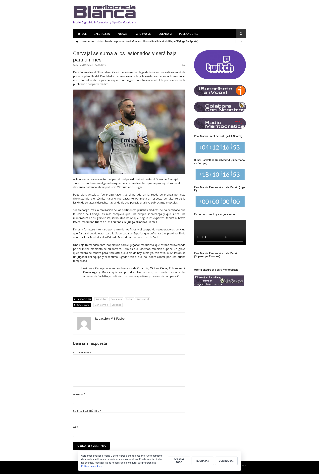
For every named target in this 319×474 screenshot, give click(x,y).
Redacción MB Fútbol (83, 65)
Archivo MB (143, 33)
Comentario (82, 352)
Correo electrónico (87, 410)
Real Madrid (143, 299)
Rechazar (202, 460)
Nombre (79, 394)
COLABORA (165, 33)
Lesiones (116, 304)
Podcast (123, 33)
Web (75, 427)
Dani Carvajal (101, 304)
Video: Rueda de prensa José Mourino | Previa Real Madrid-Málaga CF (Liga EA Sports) (147, 41)
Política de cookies (91, 466)
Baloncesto (102, 33)
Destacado (116, 299)
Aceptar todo (179, 461)
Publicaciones (188, 33)
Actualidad (101, 299)
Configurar (226, 460)
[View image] (129, 132)
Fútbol (82, 33)
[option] (170, 41)
